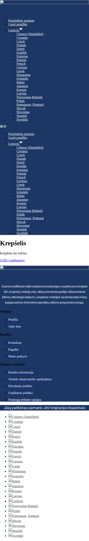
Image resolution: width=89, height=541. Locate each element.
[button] (44, 127)
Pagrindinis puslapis (21, 20)
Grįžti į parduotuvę (12, 260)
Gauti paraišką (17, 24)
